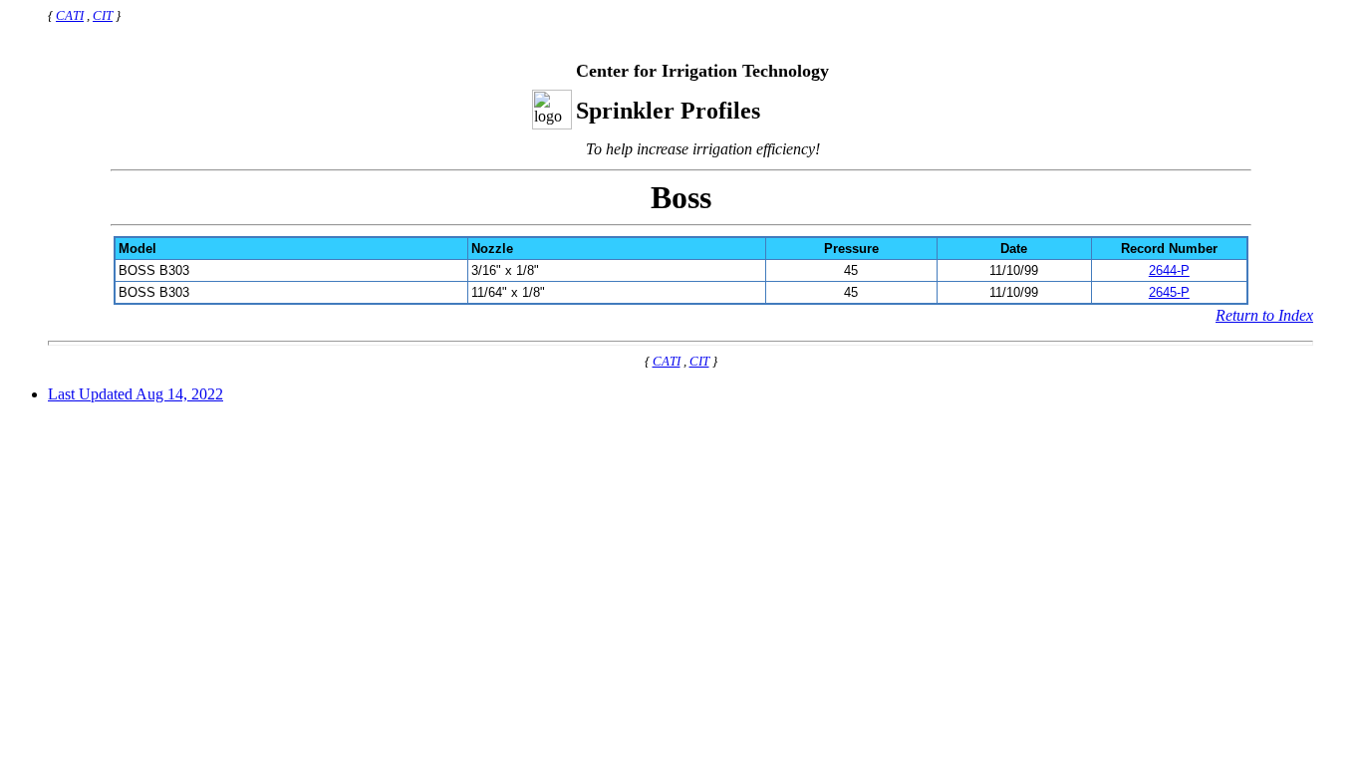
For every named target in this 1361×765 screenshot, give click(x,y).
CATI (70, 15)
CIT (103, 15)
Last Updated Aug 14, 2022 (135, 393)
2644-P (1169, 270)
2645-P (1169, 292)
